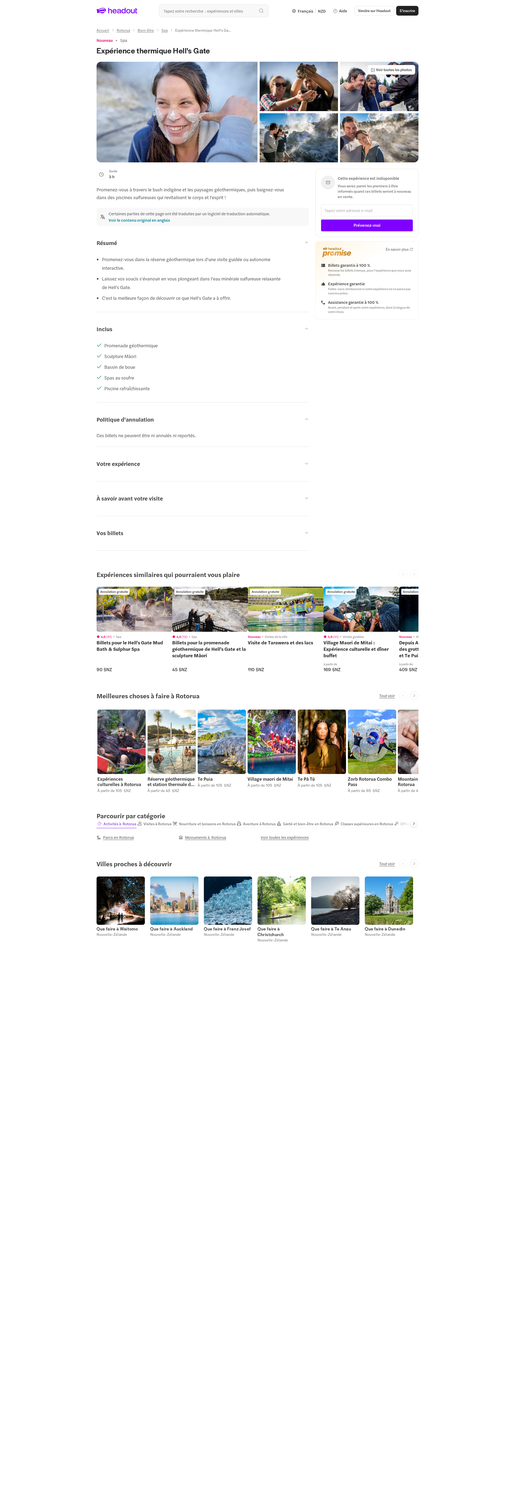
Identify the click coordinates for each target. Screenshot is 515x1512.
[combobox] (213, 11)
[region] (134, 609)
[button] (177, 112)
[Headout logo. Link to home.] (117, 11)
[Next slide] (414, 695)
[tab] (117, 823)
